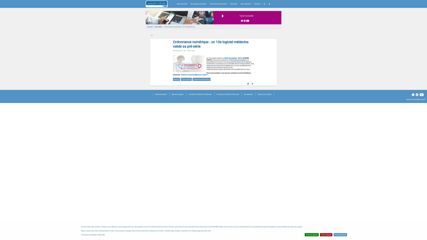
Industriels (233, 4)
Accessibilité (248, 94)
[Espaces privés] (269, 4)
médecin (176, 79)
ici (104, 235)
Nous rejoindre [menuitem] (246, 4)
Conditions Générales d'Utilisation (200, 94)
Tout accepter (312, 235)
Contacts (257, 4)
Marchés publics (161, 94)
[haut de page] (422, 217)
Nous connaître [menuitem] (182, 4)
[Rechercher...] (264, 4)
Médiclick (227, 58)
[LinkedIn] (248, 83)
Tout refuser (326, 235)
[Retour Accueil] (160, 4)
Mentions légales (178, 94)
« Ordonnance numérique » (237, 60)
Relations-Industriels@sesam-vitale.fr (194, 75)
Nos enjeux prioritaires (198, 4)
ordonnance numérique (201, 79)
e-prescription (186, 79)
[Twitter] (252, 83)
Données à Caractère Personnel (228, 94)
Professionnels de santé (218, 4)
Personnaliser (340, 235)
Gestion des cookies (264, 94)
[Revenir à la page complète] (152, 35)
